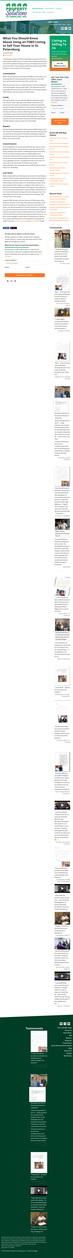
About (69, 24)
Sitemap (69, 1053)
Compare (59, 8)
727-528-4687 (65, 22)
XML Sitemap (68, 1056)
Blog (70, 1048)
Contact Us (50, 12)
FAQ (43, 12)
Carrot (35, 1251)
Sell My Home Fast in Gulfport (59, 143)
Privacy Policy (67, 1043)
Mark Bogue (8, 55)
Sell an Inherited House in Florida (61, 1046)
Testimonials (36, 12)
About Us (69, 1038)
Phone (7, 267)
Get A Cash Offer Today (58, 24)
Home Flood (68, 1051)
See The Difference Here (60, 64)
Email (28, 267)
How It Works (49, 8)
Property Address (11, 260)
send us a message (21, 221)
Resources (68, 1040)
